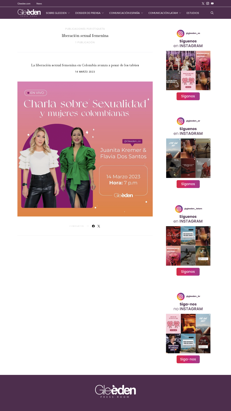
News (39, 3)
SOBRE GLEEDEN (56, 12)
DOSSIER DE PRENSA (87, 12)
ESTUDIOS (193, 12)
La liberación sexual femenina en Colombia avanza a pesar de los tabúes (85, 65)
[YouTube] (212, 3)
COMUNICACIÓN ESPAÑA (124, 12)
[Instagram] (207, 3)
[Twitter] (203, 3)
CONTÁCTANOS (60, 24)
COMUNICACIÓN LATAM (163, 12)
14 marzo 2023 (85, 71)
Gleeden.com (23, 3)
